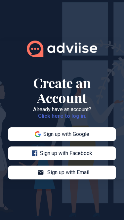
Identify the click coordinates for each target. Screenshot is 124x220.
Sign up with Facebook (66, 153)
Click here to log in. (62, 116)
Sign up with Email (63, 172)
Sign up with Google (66, 134)
